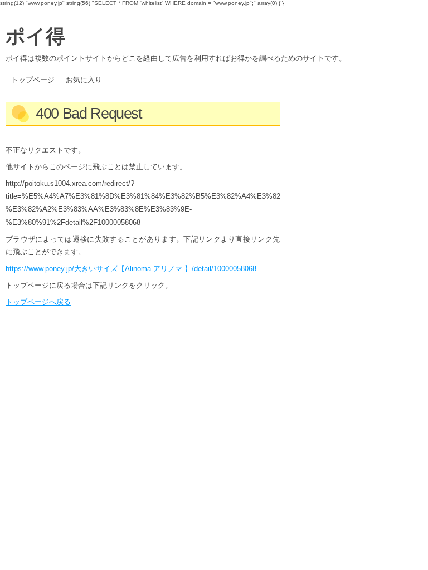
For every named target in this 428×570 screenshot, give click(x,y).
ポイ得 (35, 35)
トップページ (33, 80)
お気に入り (84, 80)
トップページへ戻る (38, 302)
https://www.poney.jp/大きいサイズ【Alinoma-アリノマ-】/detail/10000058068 (131, 268)
